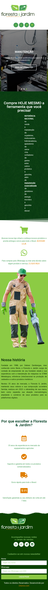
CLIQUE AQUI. (34, 263)
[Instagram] (16, 25)
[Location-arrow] (26, 25)
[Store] (32, 25)
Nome (3, 559)
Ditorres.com (24, 586)
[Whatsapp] (21, 25)
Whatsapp (5, 567)
